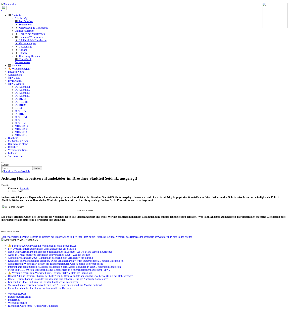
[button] (15, 15)
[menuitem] (17, 293)
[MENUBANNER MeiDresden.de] (8, 4)
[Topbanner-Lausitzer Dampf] (15, 171)
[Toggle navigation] (2, 162)
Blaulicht (24, 188)
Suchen (5, 164)
